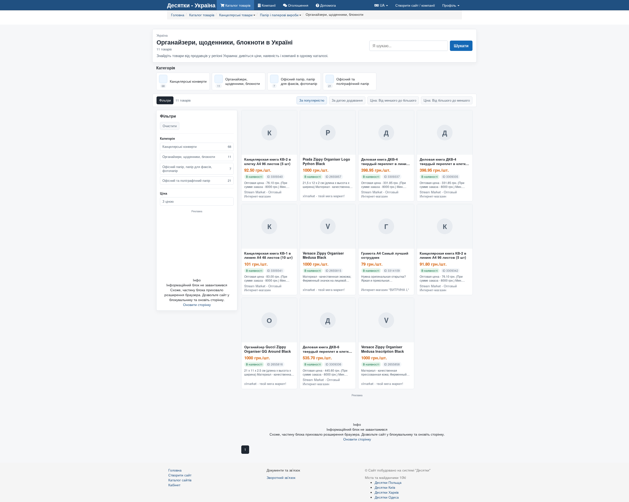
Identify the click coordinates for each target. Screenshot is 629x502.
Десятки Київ (385, 487)
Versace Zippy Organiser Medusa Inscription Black (382, 349)
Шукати (461, 45)
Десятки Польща (388, 482)
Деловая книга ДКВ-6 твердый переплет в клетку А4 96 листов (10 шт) (327, 349)
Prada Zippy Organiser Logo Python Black (326, 161)
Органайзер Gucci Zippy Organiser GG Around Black (267, 349)
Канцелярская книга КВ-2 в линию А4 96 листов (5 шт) (443, 255)
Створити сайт (415, 5)
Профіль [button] (449, 5)
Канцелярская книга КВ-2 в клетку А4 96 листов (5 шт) (267, 161)
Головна (175, 470)
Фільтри (165, 100)
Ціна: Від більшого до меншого (447, 100)
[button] (381, 5)
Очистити (170, 125)
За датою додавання (347, 100)
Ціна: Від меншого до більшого (393, 100)
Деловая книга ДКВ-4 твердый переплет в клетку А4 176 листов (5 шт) (444, 161)
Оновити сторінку (197, 304)
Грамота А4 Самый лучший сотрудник (384, 255)
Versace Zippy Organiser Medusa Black (323, 255)
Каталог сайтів (179, 479)
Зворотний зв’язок (281, 477)
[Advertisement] (197, 245)
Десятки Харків (387, 492)
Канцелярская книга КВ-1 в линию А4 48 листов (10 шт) (268, 255)
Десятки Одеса (387, 497)
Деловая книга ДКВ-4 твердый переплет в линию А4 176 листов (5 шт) (385, 161)
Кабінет (174, 484)
